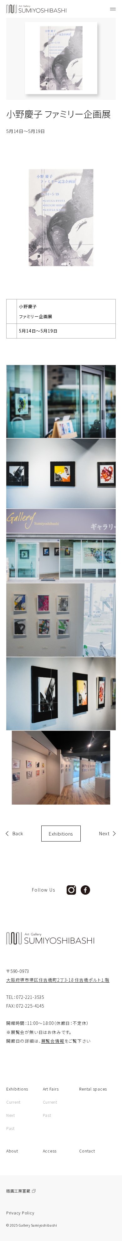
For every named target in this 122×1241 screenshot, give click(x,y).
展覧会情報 (52, 1041)
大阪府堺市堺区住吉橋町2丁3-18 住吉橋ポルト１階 (57, 980)
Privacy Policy (20, 1213)
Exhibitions (61, 833)
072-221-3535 (30, 997)
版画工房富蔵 (18, 1191)
